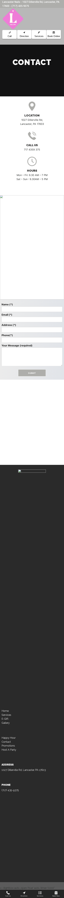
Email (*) (7, 314)
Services (6, 714)
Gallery (6, 722)
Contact (6, 741)
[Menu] (60, 19)
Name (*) (7, 304)
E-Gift (5, 718)
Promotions (8, 745)
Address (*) (9, 324)
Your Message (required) (17, 345)
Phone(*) (7, 335)
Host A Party (9, 749)
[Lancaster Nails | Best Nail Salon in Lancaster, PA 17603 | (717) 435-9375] (16, 19)
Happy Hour (9, 737)
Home (5, 710)
